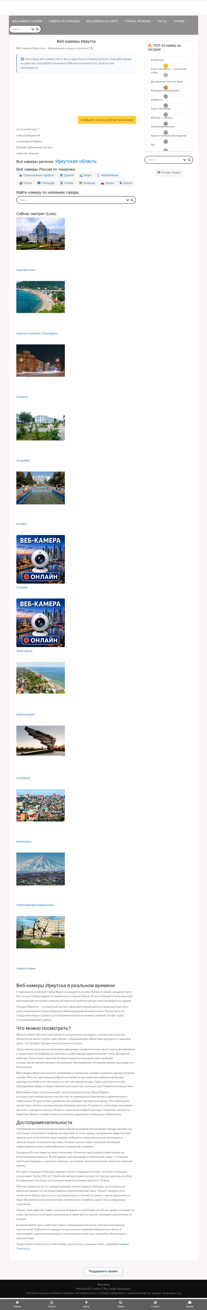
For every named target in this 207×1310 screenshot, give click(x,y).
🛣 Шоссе (125, 183)
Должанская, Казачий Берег (167, 81)
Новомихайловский (162, 126)
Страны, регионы (138, 21)
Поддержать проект (103, 1271)
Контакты (103, 1284)
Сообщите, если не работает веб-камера (107, 120)
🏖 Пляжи (66, 183)
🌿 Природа (87, 183)
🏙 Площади (45, 183)
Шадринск (157, 99)
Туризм (178, 21)
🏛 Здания (67, 175)
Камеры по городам (64, 21)
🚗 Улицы (107, 183)
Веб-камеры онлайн (27, 21)
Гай (153, 145)
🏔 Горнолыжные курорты (36, 175)
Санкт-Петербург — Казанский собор (168, 71)
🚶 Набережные (107, 175)
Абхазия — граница (162, 118)
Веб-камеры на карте (102, 21)
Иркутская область (76, 161)
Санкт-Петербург (161, 109)
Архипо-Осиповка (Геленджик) (168, 136)
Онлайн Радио (170, 172)
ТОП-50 (162, 21)
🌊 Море (85, 175)
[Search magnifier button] (37, 29)
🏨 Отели (25, 183)
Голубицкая (157, 60)
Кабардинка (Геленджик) (165, 90)
